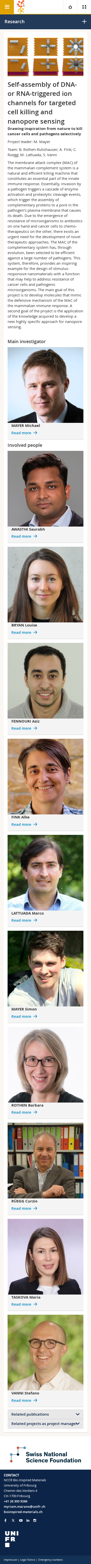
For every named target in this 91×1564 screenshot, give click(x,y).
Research (15, 21)
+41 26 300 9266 (15, 1501)
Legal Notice (27, 1559)
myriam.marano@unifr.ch (24, 1506)
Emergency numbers (50, 1559)
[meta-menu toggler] (84, 7)
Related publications (30, 1414)
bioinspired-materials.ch (23, 1512)
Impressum (10, 1559)
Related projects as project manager (44, 1423)
